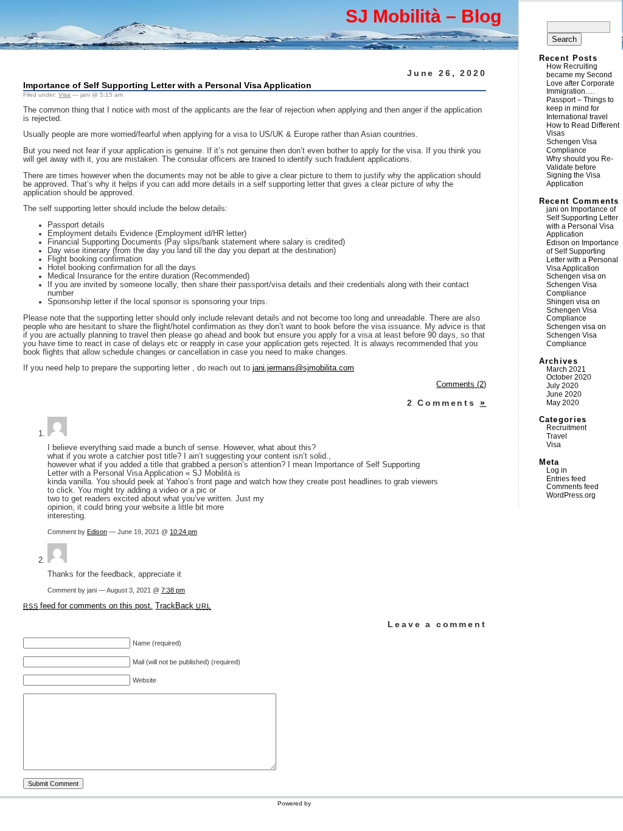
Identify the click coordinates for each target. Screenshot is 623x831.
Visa (64, 94)
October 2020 (568, 377)
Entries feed (566, 479)
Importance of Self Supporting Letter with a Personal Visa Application (167, 85)
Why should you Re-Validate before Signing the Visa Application (579, 171)
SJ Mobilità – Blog (423, 16)
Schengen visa (571, 276)
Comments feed (572, 486)
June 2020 (564, 394)
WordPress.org (571, 495)
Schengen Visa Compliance (571, 146)
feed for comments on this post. (88, 606)
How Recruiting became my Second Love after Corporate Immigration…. (580, 79)
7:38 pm (173, 590)
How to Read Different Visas (582, 129)
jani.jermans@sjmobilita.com (303, 368)
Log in (556, 470)
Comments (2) (461, 384)
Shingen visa (568, 301)
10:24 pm (183, 531)
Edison (97, 531)
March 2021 (566, 369)
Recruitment (566, 427)
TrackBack (183, 606)
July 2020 (562, 385)
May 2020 (562, 402)
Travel (556, 436)
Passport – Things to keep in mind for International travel (580, 108)
